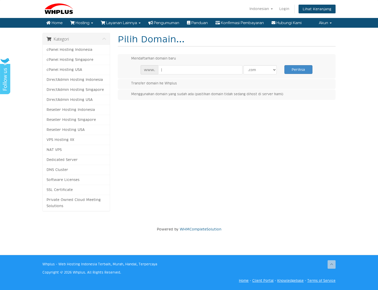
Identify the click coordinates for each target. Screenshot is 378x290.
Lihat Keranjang (317, 9)
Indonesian (259, 9)
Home (56, 23)
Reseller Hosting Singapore (71, 119)
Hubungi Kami (288, 23)
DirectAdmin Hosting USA (70, 99)
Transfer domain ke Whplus (154, 83)
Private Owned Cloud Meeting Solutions (74, 203)
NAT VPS (54, 149)
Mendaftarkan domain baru (153, 58)
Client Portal (263, 280)
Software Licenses (63, 179)
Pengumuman (166, 23)
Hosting (83, 23)
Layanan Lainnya (121, 23)
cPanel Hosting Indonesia (69, 49)
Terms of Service (321, 280)
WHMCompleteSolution (200, 229)
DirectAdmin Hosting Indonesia (75, 79)
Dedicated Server (62, 159)
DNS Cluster (57, 169)
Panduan (199, 23)
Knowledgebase (290, 280)
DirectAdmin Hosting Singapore (75, 89)
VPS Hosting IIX (60, 139)
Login (284, 9)
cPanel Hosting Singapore (70, 59)
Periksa (298, 69)
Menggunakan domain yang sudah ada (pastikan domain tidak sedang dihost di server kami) (207, 93)
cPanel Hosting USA (64, 69)
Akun (324, 23)
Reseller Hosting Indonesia (71, 109)
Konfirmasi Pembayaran (242, 23)
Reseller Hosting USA (66, 129)
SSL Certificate (60, 189)
